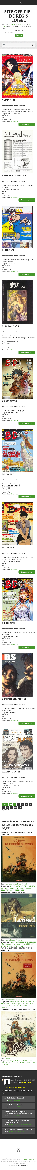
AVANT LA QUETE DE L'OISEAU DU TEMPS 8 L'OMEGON (17, 1122)
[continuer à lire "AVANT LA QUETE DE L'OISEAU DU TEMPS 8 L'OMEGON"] (18, 859)
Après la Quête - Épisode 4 (14, 1105)
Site (29, 1082)
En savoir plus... (26, 124)
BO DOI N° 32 (8, 474)
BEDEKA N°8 (8, 250)
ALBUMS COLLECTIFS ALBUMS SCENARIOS (16, 889)
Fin (20, 807)
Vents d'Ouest (10, 944)
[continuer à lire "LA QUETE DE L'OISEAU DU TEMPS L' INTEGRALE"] (18, 1034)
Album (12, 942)
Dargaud (21, 888)
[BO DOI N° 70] (17, 599)
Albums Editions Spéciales (13, 940)
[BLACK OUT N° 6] (17, 302)
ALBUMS (24, 1061)
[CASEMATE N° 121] (17, 749)
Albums (7, 1059)
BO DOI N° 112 (9, 400)
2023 (9, 1063)
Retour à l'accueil (28, 1159)
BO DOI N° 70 (8, 623)
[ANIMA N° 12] (17, 76)
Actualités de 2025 (14, 1100)
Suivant (15, 807)
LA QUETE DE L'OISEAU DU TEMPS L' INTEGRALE (18, 1010)
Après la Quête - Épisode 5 (14, 1098)
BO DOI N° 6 (8, 547)
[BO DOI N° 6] (17, 524)
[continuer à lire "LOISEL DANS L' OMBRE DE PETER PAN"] (18, 916)
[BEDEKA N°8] (17, 227)
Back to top (18, 1150)
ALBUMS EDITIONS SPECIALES (25, 942)
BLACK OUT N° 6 (10, 326)
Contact (24, 1082)
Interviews (14, 122)
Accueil (13, 24)
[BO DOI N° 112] (17, 378)
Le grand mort (22, 24)
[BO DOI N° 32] (17, 450)
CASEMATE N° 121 (11, 771)
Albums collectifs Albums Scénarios (16, 884)
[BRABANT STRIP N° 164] (17, 675)
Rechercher (19, 30)
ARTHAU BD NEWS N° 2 (14, 175)
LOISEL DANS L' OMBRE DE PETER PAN (14, 892)
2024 (11, 886)
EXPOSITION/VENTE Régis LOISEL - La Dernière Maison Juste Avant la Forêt (18, 1113)
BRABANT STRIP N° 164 (14, 698)
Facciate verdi (22, 1165)
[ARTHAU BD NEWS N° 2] (17, 152)
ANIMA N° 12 (8, 100)
